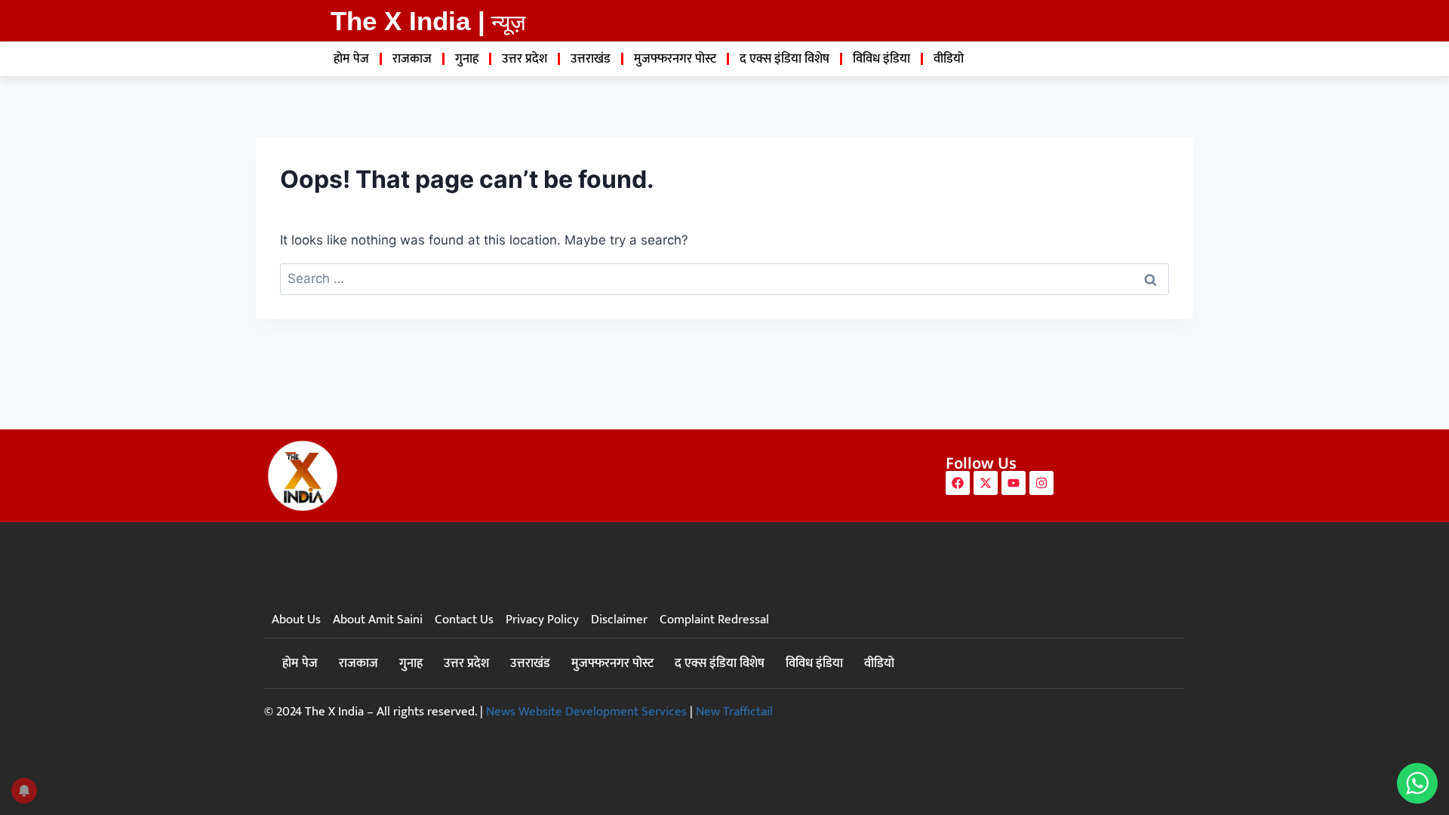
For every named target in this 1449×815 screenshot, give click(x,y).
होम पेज (351, 58)
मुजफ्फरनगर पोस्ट (675, 58)
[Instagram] (1041, 483)
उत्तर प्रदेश (524, 58)
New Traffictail (734, 711)
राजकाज (412, 58)
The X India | (408, 20)
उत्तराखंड (591, 58)
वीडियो (949, 58)
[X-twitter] (986, 483)
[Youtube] (1013, 483)
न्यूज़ (508, 23)
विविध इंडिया (881, 58)
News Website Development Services (586, 711)
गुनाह (466, 58)
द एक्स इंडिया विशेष (784, 58)
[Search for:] (724, 278)
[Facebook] (958, 483)
